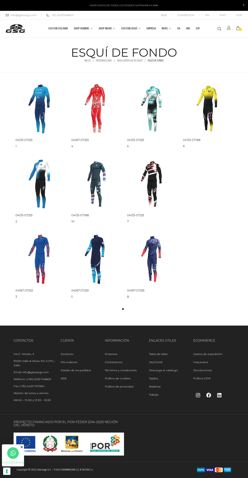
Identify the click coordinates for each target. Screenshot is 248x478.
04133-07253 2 (24, 218)
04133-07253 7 (135, 218)
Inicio (87, 60)
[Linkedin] (219, 395)
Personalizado (104, 60)
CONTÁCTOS (185, 15)
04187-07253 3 (24, 293)
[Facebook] (209, 395)
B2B (164, 15)
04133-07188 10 (80, 218)
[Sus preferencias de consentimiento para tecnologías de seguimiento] (6, 471)
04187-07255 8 (135, 293)
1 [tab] (123, 309)
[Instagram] (198, 395)
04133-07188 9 (192, 143)
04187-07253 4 (80, 143)
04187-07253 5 (80, 293)
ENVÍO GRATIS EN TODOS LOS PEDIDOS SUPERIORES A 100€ (124, 5)
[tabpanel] (40, 197)
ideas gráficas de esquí (129, 60)
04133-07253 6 (135, 143)
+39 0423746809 (62, 15)
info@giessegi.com (24, 15)
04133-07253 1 (24, 143)
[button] (239, 28)
